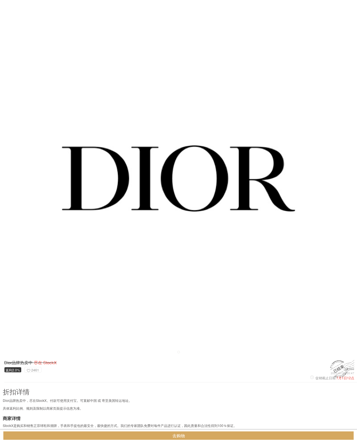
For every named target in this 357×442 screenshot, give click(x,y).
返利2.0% (13, 370)
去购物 (178, 435)
